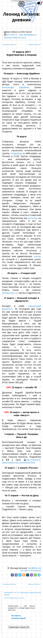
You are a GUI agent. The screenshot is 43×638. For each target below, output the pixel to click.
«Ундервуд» (16, 153)
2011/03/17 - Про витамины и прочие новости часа (20, 36)
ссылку (37, 256)
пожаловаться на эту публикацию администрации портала (22, 594)
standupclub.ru (9, 292)
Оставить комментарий (18, 616)
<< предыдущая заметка (9, 44)
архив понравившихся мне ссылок (14, 598)
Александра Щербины (15, 87)
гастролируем (35, 570)
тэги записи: (25, 570)
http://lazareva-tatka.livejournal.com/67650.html (21, 461)
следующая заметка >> (34, 44)
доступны (33, 218)
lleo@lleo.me (34, 568)
